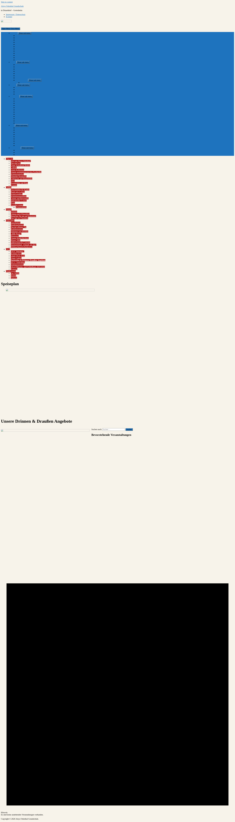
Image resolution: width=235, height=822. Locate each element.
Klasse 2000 (20, 116)
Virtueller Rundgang (23, 51)
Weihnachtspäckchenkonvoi (26, 123)
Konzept (19, 145)
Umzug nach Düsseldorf (25, 90)
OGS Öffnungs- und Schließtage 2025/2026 (33, 143)
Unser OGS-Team (23, 132)
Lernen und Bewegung (25, 73)
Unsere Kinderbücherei (25, 114)
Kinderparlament (22, 101)
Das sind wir (20, 38)
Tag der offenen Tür (23, 103)
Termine (19, 87)
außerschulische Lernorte (25, 119)
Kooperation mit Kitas (24, 58)
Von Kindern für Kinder (25, 65)
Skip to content (7, 2)
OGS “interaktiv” (22, 128)
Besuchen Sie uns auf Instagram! (28, 92)
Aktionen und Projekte (24, 108)
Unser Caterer (21, 134)
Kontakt (9, 17)
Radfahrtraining (22, 105)
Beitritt (18, 152)
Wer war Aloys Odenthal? (26, 36)
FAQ (18, 55)
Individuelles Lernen (24, 76)
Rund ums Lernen (23, 67)
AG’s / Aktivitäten (23, 139)
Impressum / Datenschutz (15, 14)
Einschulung (20, 99)
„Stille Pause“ (21, 110)
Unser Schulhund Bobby (25, 40)
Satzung (19, 155)
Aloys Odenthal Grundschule (12, 6)
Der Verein (20, 150)
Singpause (20, 112)
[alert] (117, 627)
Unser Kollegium (22, 44)
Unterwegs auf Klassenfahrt (26, 53)
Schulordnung (26, 83)
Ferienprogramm (22, 141)
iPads (18, 78)
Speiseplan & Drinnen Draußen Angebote (32, 137)
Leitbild (19, 42)
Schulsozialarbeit (22, 49)
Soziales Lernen (22, 80)
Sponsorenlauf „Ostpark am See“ (28, 121)
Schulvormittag (21, 69)
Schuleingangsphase (23, 71)
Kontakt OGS (21, 130)
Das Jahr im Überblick (24, 94)
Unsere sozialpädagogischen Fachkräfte (31, 47)
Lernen (13, 62)
